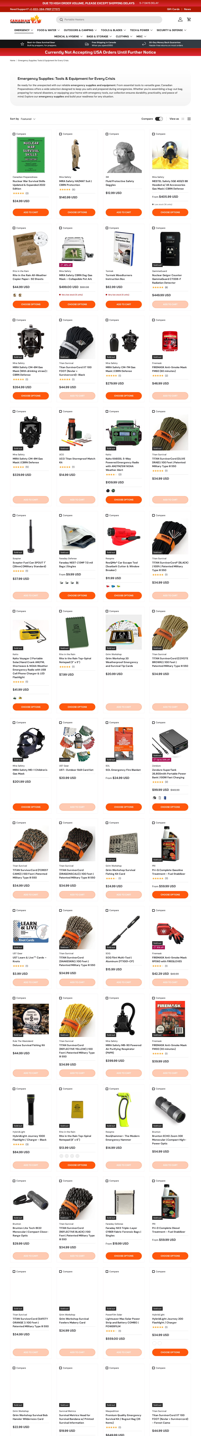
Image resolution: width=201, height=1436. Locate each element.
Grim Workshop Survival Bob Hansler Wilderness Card (30, 1417)
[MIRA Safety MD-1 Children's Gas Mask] (31, 744)
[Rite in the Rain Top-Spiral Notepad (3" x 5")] (77, 632)
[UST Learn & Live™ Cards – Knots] (31, 931)
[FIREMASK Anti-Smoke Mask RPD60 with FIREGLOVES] (170, 931)
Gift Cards (173, 9)
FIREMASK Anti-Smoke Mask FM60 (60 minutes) (169, 369)
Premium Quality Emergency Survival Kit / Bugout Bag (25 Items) (123, 1419)
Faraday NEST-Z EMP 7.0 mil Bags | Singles (76, 564)
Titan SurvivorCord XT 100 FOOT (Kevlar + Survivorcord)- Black (75, 371)
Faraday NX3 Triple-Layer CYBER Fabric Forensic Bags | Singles (123, 1231)
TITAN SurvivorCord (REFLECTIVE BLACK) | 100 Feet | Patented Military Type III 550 (77, 1233)
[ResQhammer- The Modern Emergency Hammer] (124, 1110)
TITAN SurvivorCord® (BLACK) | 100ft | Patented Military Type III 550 (170, 566)
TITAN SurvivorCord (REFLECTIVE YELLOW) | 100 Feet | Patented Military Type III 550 (77, 1051)
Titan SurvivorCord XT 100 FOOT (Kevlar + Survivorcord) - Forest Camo (170, 1419)
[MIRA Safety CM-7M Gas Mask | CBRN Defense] (124, 341)
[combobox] (109, 19)
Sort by (14, 118)
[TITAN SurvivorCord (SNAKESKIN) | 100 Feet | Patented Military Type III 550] (77, 931)
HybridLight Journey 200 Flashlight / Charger (167, 1320)
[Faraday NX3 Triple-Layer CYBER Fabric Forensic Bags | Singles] (124, 1202)
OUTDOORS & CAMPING (78, 30)
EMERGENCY (22, 30)
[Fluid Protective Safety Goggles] (124, 155)
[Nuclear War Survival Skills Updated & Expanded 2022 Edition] (31, 155)
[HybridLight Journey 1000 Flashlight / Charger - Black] (31, 1110)
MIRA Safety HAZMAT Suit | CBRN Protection (75, 183)
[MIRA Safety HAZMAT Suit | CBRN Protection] (77, 155)
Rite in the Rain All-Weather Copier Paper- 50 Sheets (30, 277)
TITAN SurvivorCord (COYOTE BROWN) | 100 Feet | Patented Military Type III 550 (170, 662)
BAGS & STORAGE (97, 36)
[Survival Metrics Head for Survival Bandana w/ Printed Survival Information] (77, 1389)
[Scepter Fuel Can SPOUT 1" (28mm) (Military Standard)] (31, 536)
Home (12, 60)
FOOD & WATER (46, 30)
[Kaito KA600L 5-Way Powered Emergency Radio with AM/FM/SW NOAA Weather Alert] (124, 432)
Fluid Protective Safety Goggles (120, 183)
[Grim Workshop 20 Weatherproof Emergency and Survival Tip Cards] (124, 632)
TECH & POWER (139, 30)
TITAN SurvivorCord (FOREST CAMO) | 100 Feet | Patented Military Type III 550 (30, 873)
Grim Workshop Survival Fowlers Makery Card (74, 1320)
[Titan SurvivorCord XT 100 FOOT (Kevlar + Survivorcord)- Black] (77, 341)
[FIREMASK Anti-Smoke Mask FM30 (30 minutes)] (170, 1019)
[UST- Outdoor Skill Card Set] (77, 744)
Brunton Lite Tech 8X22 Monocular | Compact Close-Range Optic (30, 1231)
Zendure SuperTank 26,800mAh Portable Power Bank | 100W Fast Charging (169, 773)
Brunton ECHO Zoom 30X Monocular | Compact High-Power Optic (169, 1139)
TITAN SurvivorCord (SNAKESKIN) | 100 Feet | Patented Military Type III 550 (77, 961)
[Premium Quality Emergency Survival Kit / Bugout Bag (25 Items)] (124, 1389)
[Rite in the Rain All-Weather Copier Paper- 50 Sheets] (31, 249)
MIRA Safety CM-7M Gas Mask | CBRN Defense (121, 369)
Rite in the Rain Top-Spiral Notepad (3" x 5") (75, 660)
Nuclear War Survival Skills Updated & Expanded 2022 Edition (29, 185)
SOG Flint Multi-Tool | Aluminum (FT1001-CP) (120, 959)
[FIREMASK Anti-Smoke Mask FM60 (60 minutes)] (170, 341)
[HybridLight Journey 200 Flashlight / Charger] (170, 1293)
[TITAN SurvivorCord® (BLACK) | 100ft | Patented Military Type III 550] (170, 536)
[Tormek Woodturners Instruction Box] (124, 249)
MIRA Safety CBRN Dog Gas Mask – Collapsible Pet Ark (75, 277)
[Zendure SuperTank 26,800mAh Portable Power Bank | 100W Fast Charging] (170, 744)
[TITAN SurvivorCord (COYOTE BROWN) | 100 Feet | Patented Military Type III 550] (170, 632)
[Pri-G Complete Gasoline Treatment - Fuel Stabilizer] (170, 844)
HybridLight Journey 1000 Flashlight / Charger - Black (29, 1137)
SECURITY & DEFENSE (170, 30)
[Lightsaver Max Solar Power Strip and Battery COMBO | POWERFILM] (124, 1293)
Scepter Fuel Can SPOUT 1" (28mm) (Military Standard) (29, 564)
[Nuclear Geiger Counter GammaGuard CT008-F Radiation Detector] (170, 249)
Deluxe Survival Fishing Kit (29, 1045)
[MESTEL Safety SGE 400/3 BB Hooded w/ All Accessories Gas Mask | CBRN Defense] (170, 155)
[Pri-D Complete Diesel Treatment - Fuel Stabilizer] (170, 1202)
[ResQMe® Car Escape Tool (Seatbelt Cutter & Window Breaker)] (124, 536)
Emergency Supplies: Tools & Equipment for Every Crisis (43, 60)
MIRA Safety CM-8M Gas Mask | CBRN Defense (28, 460)
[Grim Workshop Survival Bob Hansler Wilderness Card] (31, 1389)
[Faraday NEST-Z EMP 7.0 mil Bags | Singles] (77, 536)
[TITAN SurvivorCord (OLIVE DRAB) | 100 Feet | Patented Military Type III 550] (170, 432)
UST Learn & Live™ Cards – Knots (29, 959)
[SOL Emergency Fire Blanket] (124, 744)
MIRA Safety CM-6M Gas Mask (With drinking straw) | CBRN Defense (30, 371)
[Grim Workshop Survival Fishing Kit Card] (124, 844)
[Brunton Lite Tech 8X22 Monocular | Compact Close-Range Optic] (31, 1202)
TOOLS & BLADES (111, 30)
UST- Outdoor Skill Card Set (76, 770)
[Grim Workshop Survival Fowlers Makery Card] (77, 1293)
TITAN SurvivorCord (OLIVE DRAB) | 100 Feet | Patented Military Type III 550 (168, 462)
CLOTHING (122, 36)
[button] (189, 19)
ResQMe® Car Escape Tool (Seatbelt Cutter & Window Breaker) (122, 566)
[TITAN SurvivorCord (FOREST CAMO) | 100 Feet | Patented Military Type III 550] (31, 844)
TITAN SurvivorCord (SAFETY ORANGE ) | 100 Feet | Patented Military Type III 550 (31, 1322)
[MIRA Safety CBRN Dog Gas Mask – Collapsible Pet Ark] (77, 249)
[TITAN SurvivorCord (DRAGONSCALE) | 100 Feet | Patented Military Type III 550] (77, 844)
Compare (147, 118)
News (187, 9)
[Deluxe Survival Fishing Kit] (31, 1019)
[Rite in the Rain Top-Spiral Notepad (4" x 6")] (77, 1110)
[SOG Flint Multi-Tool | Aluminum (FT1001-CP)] (124, 931)
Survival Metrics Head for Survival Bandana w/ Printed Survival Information (76, 1419)
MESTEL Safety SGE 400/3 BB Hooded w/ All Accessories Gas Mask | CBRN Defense (170, 185)
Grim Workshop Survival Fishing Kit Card (120, 871)
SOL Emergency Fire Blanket (123, 770)
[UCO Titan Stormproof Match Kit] (77, 432)
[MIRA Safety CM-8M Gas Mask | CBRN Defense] (31, 432)
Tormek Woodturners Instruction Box (119, 277)
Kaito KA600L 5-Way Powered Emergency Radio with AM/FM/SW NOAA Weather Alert (122, 464)
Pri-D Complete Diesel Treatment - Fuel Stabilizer (168, 1229)
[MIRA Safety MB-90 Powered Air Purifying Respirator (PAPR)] (124, 1019)
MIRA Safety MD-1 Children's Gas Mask (30, 771)
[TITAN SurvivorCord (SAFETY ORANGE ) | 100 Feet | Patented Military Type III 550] (31, 1293)
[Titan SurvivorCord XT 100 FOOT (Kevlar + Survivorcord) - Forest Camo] (170, 1389)
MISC (139, 36)
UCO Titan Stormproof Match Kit (77, 460)
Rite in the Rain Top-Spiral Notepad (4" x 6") (75, 1137)
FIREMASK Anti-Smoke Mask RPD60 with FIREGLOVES (169, 959)
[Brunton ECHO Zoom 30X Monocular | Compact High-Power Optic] (170, 1110)
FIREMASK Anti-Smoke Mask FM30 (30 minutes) (169, 1047)
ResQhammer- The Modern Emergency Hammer (123, 1137)
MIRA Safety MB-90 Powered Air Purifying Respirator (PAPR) (123, 1049)
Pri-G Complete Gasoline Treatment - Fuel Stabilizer (168, 871)
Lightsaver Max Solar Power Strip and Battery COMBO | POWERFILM (123, 1322)
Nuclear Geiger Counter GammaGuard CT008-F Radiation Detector (167, 279)
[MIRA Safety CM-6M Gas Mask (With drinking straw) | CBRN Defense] (31, 341)
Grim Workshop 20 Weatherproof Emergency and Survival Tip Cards (122, 662)
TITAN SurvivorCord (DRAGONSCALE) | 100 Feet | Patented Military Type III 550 (77, 873)
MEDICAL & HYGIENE (66, 36)
